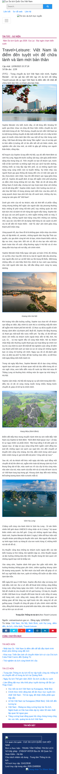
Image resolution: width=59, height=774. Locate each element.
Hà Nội (24, 623)
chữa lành (18, 626)
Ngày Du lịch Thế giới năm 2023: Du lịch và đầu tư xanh (28, 679)
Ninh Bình (33, 623)
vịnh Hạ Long (45, 623)
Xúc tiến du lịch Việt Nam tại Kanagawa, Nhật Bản (30, 689)
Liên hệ (28, 11)
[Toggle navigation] (6, 21)
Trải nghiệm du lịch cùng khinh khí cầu (20, 661)
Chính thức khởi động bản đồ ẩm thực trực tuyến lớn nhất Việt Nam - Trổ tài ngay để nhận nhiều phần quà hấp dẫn (31, 695)
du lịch (9, 626)
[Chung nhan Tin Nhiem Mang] (40, 769)
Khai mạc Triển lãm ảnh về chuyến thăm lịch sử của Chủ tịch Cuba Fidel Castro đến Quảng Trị (29, 655)
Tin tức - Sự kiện (11, 36)
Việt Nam (15, 623)
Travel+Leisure (30, 626)
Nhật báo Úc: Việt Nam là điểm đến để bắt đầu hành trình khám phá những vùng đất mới (28, 649)
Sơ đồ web (17, 11)
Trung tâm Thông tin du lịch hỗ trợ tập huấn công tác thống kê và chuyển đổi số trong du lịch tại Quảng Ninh (30, 674)
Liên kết (6, 11)
